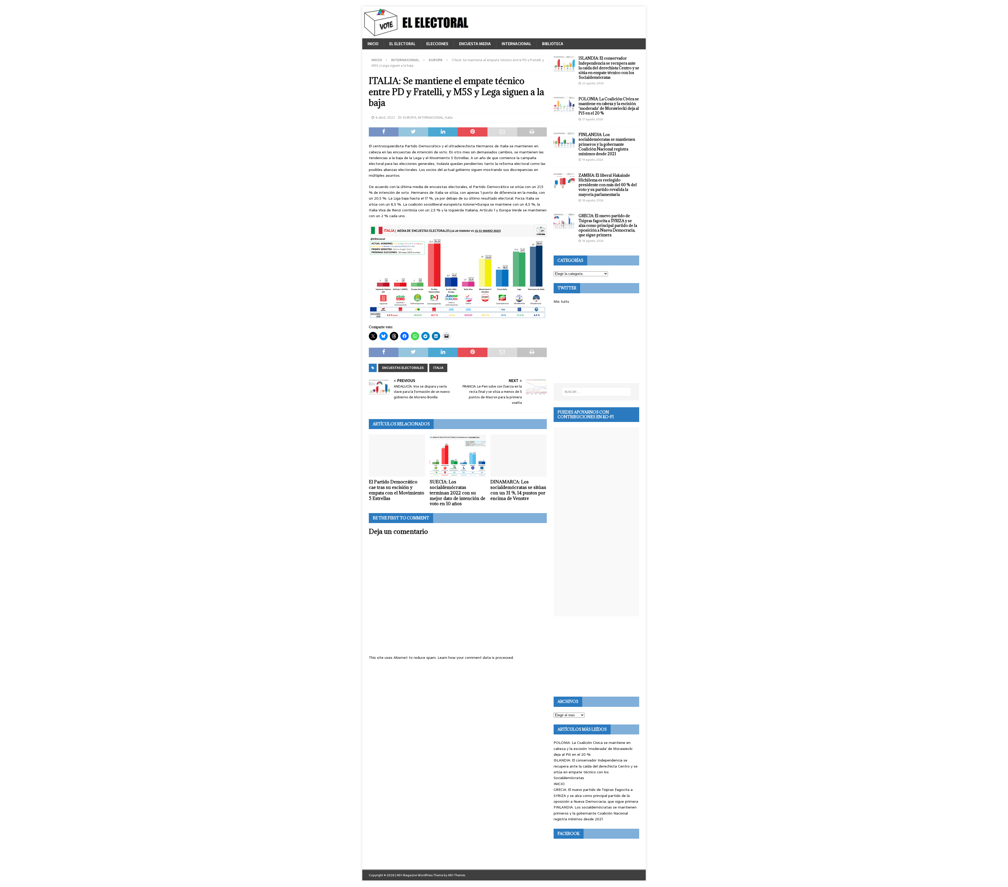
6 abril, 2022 (385, 117)
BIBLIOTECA (552, 44)
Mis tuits (561, 301)
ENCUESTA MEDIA (475, 44)
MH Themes (456, 875)
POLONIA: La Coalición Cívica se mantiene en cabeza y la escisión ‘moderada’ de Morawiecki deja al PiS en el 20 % (609, 106)
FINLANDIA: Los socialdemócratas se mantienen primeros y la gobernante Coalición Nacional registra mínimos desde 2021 (607, 144)
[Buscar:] (596, 391)
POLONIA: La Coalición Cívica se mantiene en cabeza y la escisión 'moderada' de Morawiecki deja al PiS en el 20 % (593, 748)
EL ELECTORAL (402, 44)
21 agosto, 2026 (592, 119)
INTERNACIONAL (516, 44)
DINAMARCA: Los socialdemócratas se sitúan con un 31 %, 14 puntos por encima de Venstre (518, 490)
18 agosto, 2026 (592, 200)
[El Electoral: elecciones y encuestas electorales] (417, 35)
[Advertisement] (596, 344)
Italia (449, 117)
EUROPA (409, 117)
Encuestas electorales (403, 368)
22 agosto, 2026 (592, 83)
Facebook (569, 833)
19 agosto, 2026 (592, 159)
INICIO (373, 44)
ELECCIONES (437, 44)
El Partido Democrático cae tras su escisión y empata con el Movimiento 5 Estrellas (396, 490)
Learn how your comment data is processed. (476, 657)
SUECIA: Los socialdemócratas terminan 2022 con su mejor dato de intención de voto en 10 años (457, 493)
